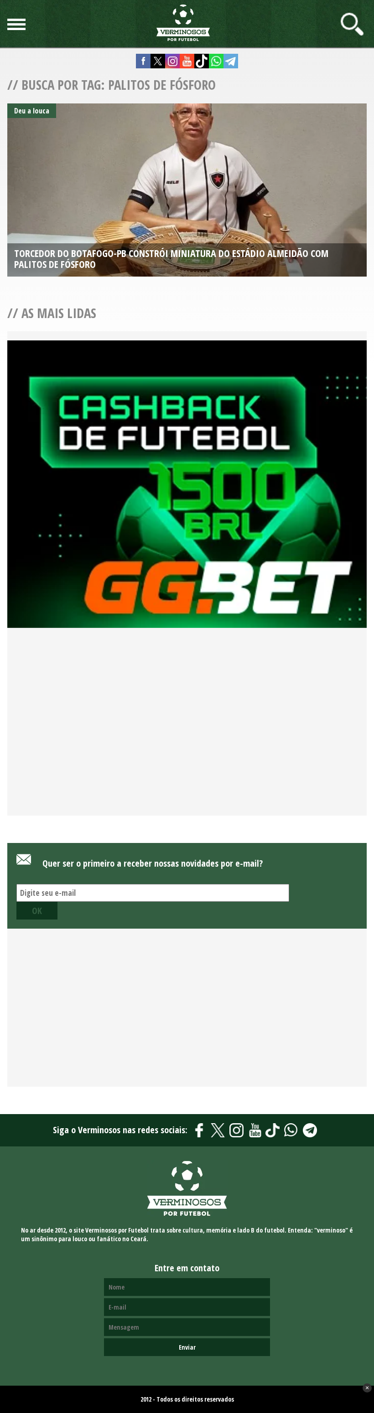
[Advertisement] (187, 732)
